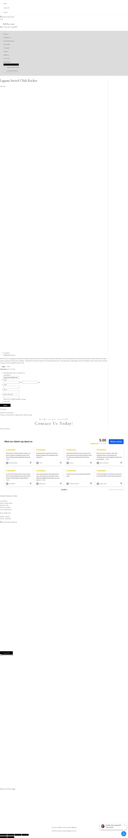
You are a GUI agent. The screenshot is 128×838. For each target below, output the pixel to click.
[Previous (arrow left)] (3, 837)
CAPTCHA (6, 401)
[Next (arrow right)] (10, 837)
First (20, 382)
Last (39, 382)
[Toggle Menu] (11, 64)
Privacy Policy (67, 827)
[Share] (17, 835)
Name (5, 380)
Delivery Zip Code (8, 394)
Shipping (74, 827)
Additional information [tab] (9, 355)
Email (5, 384)
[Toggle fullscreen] (10, 835)
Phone (5, 389)
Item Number (7, 375)
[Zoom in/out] (3, 835)
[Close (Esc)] (25, 835)
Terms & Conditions (57, 827)
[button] (11, 62)
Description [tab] (6, 353)
